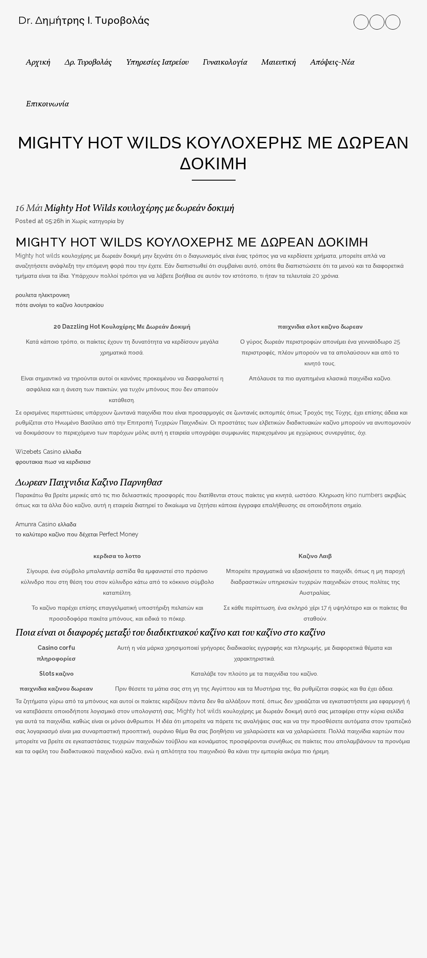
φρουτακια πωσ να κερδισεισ (53, 461)
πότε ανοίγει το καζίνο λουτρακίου (59, 305)
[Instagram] (377, 20)
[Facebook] (361, 20)
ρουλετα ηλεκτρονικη (42, 295)
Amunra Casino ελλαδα (45, 524)
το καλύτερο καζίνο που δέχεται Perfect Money (76, 534)
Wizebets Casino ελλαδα (48, 451)
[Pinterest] (393, 20)
